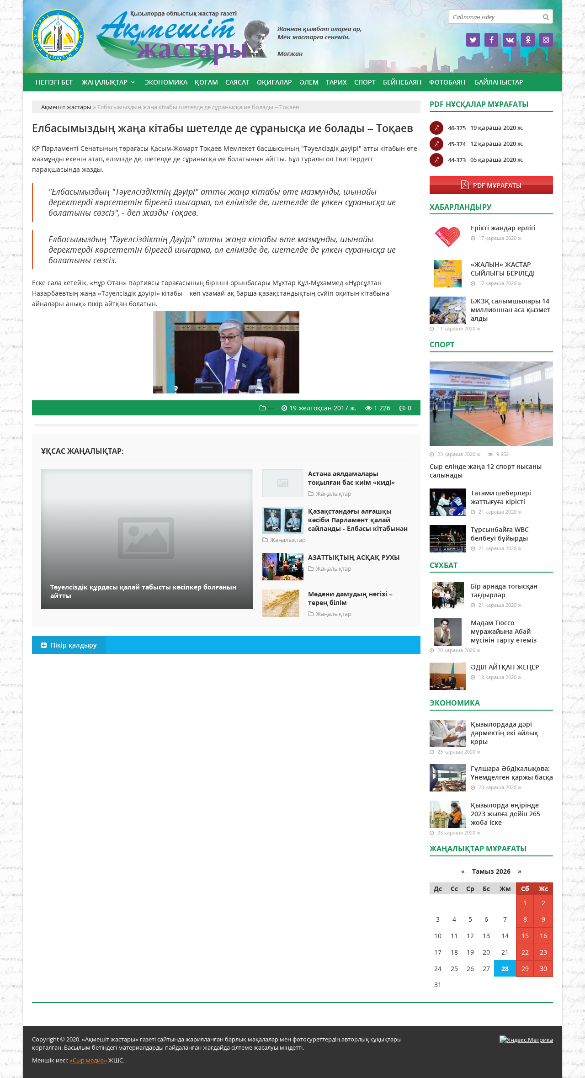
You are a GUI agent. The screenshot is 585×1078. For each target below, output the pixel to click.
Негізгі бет (54, 82)
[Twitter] (473, 40)
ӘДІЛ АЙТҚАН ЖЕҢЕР (505, 667)
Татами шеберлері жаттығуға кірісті (501, 497)
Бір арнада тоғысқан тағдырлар (504, 590)
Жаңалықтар (105, 82)
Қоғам (206, 82)
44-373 (457, 160)
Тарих (336, 82)
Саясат (237, 82)
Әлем (309, 82)
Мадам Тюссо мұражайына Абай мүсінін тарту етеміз (504, 631)
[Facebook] (491, 40)
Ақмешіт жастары (226, 40)
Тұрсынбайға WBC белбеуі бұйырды (500, 533)
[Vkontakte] (509, 40)
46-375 (457, 128)
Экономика (166, 82)
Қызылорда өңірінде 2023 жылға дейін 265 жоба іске (505, 814)
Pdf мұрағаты (497, 185)
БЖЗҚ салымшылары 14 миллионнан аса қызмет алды (510, 310)
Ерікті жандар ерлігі (503, 227)
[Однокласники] (528, 40)
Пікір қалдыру (73, 645)
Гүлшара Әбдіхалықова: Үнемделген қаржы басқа (512, 772)
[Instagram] (546, 40)
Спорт (365, 82)
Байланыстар (499, 82)
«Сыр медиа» (88, 1060)
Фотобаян (447, 82)
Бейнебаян (402, 82)
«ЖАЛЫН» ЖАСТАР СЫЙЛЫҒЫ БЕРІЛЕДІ (503, 268)
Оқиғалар (274, 82)
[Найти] (546, 16)
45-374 (457, 144)
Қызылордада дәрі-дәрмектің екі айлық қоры (504, 733)
